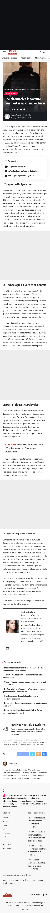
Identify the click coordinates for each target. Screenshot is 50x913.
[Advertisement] (25, 25)
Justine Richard (16, 115)
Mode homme (11, 93)
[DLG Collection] (12, 52)
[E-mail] (7, 649)
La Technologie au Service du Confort (23, 171)
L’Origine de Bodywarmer (17, 166)
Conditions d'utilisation (32, 740)
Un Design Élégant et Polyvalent (21, 176)
